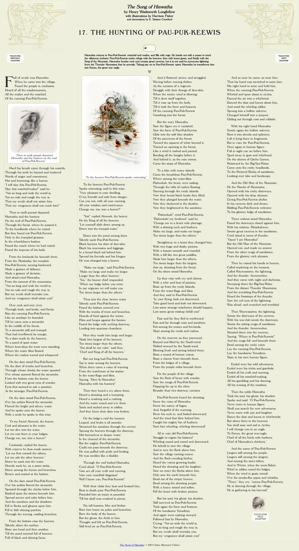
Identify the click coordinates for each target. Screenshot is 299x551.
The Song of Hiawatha (132, 545)
